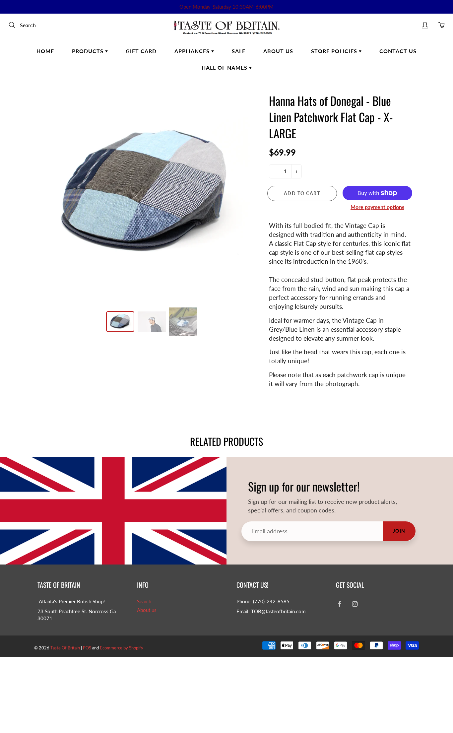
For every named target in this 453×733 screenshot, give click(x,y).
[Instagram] (354, 604)
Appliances (192, 51)
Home (45, 51)
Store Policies (335, 51)
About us (147, 610)
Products (88, 51)
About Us (278, 51)
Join (399, 531)
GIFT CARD (141, 51)
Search (144, 601)
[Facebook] (339, 604)
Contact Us (398, 51)
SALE (238, 51)
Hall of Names (225, 67)
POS (87, 647)
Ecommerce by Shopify (121, 647)
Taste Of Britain (65, 647)
